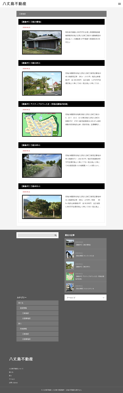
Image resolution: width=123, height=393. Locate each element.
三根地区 (25, 313)
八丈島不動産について (16, 369)
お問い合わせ (13, 382)
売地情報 (23, 329)
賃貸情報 (23, 308)
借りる (20, 303)
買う (20, 324)
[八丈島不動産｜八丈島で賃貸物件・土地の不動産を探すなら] (14, 4)
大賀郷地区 (26, 318)
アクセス (12, 379)
